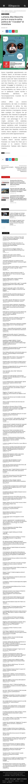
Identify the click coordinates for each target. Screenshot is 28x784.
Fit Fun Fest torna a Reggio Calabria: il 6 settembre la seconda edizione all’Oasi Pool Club (13, 250)
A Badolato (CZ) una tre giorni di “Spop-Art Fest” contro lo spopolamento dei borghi (14, 348)
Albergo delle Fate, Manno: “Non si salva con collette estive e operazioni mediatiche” (14, 357)
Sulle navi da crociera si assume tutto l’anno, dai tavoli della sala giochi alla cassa (14, 465)
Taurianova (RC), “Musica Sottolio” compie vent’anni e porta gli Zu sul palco (13, 753)
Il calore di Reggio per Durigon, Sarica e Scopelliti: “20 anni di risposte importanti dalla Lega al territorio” (17, 215)
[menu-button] (4, 6)
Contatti (7, 779)
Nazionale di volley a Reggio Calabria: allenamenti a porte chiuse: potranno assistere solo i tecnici (14, 481)
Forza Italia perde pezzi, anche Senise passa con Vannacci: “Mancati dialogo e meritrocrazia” (15, 353)
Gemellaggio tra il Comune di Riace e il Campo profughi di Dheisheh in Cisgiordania (14, 537)
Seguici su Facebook (22, 779)
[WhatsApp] (16, 31)
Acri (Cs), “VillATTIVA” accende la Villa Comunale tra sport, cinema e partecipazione (14, 691)
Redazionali (5, 209)
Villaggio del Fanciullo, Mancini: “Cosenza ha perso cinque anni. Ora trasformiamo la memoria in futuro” (14, 335)
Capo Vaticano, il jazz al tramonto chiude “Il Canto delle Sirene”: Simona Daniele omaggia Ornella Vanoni (14, 274)
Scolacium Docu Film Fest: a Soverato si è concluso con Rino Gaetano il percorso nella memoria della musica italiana (13, 244)
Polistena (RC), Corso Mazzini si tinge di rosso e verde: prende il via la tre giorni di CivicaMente (14, 362)
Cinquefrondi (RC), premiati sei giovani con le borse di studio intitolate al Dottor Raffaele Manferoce (14, 295)
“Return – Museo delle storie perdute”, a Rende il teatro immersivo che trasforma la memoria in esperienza (14, 329)
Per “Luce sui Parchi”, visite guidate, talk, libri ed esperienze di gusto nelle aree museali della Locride (14, 419)
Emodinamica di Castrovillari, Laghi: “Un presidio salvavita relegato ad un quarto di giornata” (14, 284)
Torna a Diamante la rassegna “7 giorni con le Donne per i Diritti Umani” (14, 649)
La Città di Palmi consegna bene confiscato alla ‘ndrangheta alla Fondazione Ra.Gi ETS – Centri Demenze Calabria (14, 487)
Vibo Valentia (9, 782)
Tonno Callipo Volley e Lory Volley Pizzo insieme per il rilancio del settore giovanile (14, 718)
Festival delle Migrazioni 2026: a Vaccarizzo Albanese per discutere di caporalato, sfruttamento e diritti (13, 455)
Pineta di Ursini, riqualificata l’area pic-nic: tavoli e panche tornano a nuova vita (14, 414)
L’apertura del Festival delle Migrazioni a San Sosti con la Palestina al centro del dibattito (13, 597)
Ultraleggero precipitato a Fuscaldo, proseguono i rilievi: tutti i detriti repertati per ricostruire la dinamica (14, 696)
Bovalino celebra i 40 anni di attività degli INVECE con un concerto (13, 637)
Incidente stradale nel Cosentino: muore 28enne (15, 443)
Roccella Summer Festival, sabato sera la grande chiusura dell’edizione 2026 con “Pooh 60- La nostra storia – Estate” (14, 739)
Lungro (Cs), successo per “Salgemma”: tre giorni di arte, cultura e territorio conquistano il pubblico (15, 723)
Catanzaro (11, 10)
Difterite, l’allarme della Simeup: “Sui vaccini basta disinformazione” (13, 665)
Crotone (4, 782)
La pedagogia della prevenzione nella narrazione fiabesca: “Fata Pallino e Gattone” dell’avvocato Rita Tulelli (15, 612)
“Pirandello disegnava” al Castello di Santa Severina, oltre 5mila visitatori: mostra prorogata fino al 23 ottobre (14, 262)
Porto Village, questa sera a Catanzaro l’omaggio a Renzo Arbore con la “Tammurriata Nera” (14, 324)
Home (2, 10)
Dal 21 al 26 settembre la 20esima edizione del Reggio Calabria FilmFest (14, 577)
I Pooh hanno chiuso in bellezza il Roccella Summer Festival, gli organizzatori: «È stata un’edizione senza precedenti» (13, 238)
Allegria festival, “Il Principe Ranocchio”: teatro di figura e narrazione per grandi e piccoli (14, 607)
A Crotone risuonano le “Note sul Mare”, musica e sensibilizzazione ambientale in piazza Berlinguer (14, 713)
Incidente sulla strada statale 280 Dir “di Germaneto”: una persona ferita (12, 508)
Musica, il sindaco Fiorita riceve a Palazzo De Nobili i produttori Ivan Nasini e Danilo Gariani (14, 729)
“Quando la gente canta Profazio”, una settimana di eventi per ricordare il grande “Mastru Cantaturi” (15, 268)
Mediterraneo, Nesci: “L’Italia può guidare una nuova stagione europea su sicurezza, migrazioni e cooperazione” (15, 685)
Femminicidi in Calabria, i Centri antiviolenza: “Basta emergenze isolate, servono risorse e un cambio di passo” (14, 675)
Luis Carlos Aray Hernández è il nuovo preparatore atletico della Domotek (12, 460)
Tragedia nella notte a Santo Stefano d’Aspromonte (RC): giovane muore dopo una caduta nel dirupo (14, 256)
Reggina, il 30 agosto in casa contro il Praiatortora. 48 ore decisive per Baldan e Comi (14, 393)
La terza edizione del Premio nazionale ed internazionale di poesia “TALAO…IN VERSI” (13, 617)
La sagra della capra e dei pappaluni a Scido (13, 516)
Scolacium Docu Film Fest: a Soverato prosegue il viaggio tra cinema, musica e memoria (14, 563)
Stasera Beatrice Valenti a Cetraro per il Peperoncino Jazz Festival (12, 512)
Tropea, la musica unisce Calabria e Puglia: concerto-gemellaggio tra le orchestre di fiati (14, 660)
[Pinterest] (13, 31)
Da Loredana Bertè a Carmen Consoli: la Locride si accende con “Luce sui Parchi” (14, 701)
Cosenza (21, 780)
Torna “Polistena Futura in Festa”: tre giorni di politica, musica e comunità (14, 669)
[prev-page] (2, 205)
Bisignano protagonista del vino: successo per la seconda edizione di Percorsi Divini (15, 367)
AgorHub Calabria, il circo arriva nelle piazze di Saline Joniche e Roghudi (14, 680)
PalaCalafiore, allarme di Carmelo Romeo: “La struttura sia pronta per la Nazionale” (14, 749)
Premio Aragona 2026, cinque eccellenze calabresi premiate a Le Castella (13, 279)
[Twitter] (10, 31)
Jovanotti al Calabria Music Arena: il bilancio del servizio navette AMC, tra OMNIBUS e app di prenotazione (14, 387)
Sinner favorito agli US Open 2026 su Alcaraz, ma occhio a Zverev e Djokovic (15, 568)
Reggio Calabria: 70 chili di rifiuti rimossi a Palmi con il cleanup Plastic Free (14, 503)
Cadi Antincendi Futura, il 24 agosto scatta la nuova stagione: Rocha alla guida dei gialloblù (14, 744)
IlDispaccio (4, 780)
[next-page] (4, 205)
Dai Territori (7, 152)
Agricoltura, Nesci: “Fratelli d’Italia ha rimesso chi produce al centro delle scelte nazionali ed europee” (14, 470)
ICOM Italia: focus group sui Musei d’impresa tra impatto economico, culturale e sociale (14, 476)
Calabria (6, 10)
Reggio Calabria (11, 780)
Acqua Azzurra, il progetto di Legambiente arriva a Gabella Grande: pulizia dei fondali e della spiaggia (14, 759)
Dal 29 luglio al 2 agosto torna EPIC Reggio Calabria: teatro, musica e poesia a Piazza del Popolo (17, 222)
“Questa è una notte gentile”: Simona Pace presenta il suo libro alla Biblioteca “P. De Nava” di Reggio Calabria (14, 377)
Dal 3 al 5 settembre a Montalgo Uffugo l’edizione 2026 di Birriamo (12, 528)
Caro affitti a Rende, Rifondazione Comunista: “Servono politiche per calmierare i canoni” (14, 300)
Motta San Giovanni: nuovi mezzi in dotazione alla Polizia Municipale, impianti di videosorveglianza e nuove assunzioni (14, 592)
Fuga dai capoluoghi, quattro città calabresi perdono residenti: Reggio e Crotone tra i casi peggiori (18, 190)
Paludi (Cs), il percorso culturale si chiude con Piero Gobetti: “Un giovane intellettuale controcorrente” (14, 319)
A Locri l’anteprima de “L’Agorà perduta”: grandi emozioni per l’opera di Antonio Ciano (14, 382)
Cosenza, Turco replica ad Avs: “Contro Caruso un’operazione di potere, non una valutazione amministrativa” (14, 707)
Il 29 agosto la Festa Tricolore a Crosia (12, 627)
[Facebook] (7, 31)
